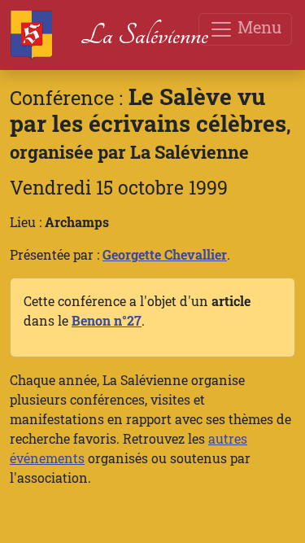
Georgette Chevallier (164, 254)
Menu (257, 26)
